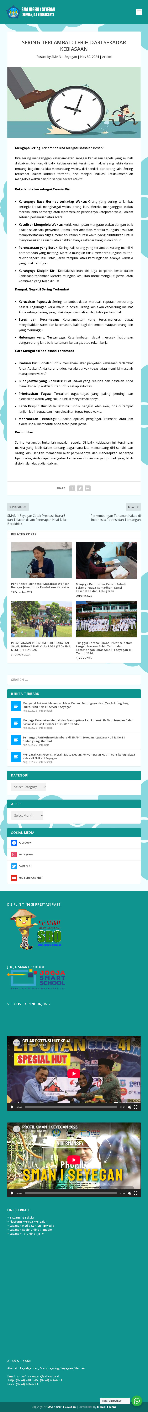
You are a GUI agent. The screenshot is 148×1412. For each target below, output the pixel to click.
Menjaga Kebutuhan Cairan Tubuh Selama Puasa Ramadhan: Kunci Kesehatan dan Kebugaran (101, 587)
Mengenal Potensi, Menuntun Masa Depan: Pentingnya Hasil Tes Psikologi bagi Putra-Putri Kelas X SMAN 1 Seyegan (76, 704)
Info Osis (44, 745)
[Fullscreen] (136, 1107)
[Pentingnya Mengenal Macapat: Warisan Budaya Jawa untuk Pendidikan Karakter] (41, 560)
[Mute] (129, 1107)
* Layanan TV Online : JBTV (25, 1233)
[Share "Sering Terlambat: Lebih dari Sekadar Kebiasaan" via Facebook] (72, 488)
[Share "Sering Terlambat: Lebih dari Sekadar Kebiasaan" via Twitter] (80, 488)
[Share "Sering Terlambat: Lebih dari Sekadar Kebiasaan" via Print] (88, 488)
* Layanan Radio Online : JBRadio (29, 1229)
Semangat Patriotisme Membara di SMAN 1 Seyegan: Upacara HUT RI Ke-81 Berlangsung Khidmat (74, 739)
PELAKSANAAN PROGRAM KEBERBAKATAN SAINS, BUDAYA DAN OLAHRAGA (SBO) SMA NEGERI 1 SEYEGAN (41, 646)
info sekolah (46, 710)
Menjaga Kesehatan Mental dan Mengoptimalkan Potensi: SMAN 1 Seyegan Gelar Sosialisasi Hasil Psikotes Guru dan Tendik (78, 722)
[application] (73, 1073)
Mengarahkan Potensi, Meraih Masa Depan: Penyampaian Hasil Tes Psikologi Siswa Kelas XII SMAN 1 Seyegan (79, 756)
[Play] (12, 1107)
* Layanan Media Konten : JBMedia (30, 1225)
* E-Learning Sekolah (21, 1217)
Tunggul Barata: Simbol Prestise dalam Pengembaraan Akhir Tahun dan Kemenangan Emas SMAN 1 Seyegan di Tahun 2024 (104, 648)
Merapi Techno (107, 1407)
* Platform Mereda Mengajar (27, 1221)
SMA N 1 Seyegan (64, 57)
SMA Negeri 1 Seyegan (61, 1407)
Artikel (107, 57)
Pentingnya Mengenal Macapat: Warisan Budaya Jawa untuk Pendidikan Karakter (40, 585)
